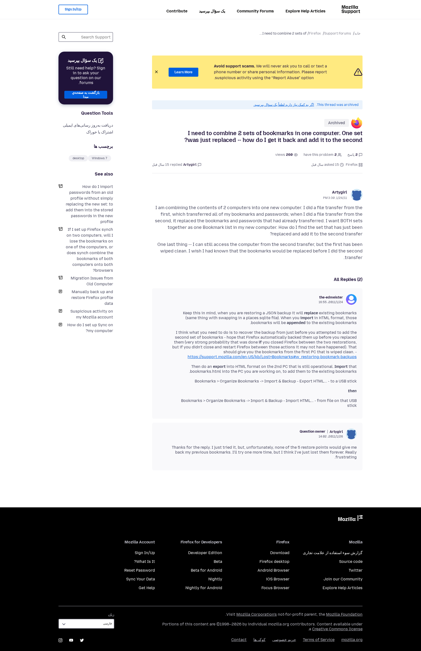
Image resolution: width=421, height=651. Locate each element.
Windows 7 (99, 158)
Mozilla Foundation (344, 614)
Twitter (356, 570)
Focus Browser (275, 588)
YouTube (71, 640)
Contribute (176, 11)
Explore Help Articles (305, 11)
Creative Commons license (337, 629)
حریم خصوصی (284, 639)
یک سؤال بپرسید (212, 11)
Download (279, 552)
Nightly (215, 579)
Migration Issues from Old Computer (92, 281)
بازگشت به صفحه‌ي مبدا (86, 95)
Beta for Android (206, 570)
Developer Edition (205, 552)
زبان (111, 615)
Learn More (183, 72)
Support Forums (337, 33)
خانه (357, 33)
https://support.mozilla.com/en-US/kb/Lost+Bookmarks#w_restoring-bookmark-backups (272, 356)
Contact (239, 639)
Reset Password (139, 570)
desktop (78, 158)
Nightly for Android (203, 588)
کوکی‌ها (259, 639)
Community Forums (255, 11)
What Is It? (144, 561)
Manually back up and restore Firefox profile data (92, 297)
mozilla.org (352, 639)
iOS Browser (277, 579)
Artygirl (339, 192)
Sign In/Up (73, 9)
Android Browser (273, 570)
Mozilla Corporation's (256, 614)
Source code (351, 561)
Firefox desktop (274, 561)
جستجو (64, 37)
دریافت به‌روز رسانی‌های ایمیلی (88, 125)
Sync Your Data (140, 579)
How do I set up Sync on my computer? (90, 328)
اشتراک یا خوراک (99, 132)
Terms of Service (319, 639)
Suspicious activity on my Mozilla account (91, 314)
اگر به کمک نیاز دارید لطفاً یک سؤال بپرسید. (283, 105)
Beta (218, 561)
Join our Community (343, 579)
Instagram (60, 640)
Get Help (147, 588)
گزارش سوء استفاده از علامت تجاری (333, 552)
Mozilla (350, 519)
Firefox (315, 33)
